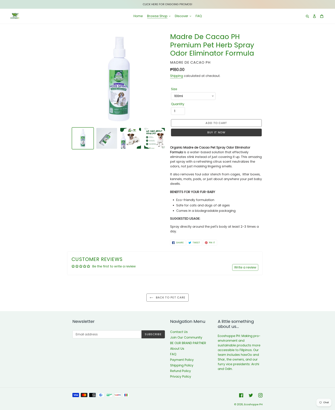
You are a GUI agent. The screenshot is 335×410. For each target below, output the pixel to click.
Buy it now (216, 132)
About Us (177, 348)
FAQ (173, 354)
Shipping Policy (181, 365)
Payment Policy (182, 360)
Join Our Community (186, 337)
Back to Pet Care (170, 297)
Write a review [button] (245, 267)
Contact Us (179, 332)
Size (174, 89)
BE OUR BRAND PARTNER (188, 343)
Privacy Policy (180, 376)
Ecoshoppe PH (253, 404)
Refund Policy (180, 371)
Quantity (177, 104)
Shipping (176, 76)
